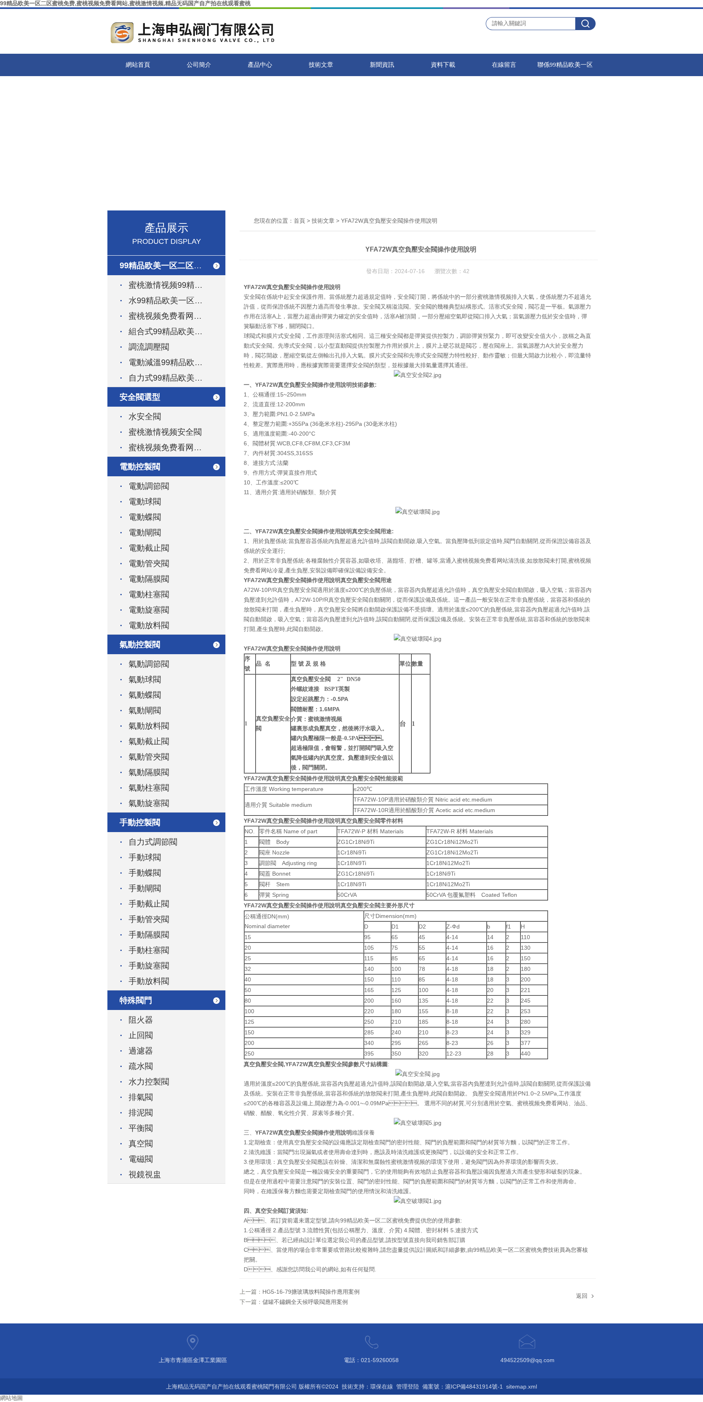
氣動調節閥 (149, 663)
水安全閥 (145, 416)
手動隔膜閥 (149, 934)
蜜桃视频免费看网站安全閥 (175, 447)
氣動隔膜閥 (149, 772)
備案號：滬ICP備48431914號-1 (462, 1386)
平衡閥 (141, 1128)
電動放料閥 (149, 625)
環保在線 (381, 1386)
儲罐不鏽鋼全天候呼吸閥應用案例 (305, 1302)
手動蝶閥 (145, 872)
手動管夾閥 (149, 919)
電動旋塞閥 (149, 609)
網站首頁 (138, 64)
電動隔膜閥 (149, 578)
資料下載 (443, 64)
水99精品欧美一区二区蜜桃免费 (175, 300)
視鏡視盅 (145, 1174)
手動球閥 (145, 857)
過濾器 (141, 1050)
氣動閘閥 (145, 710)
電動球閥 (145, 501)
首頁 (299, 220)
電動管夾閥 (149, 563)
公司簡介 (199, 64)
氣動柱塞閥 (149, 787)
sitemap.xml (521, 1386)
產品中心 (260, 64)
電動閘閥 (145, 532)
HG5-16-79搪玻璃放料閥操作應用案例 (311, 1291)
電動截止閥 (149, 547)
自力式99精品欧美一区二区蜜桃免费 (175, 377)
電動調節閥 (149, 486)
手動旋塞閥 (149, 965)
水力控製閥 (149, 1081)
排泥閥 (141, 1112)
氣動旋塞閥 (149, 803)
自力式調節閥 (153, 841)
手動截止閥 (149, 903)
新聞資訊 (382, 64)
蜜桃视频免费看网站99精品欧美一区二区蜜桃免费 (175, 315)
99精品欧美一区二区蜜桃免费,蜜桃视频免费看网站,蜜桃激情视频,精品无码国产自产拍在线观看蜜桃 (125, 3)
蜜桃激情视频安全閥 (165, 431)
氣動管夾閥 (149, 756)
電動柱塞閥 (149, 594)
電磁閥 (141, 1158)
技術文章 (321, 64)
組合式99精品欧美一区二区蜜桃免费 (175, 331)
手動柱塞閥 (149, 950)
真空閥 (141, 1143)
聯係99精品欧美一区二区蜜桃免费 (565, 68)
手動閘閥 (145, 888)
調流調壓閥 (149, 346)
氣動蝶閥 (145, 694)
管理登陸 (407, 1386)
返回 (581, 1295)
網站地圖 (11, 1398)
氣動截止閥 (149, 741)
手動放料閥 (149, 981)
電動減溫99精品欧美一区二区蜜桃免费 (175, 362)
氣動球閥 (145, 679)
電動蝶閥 (145, 517)
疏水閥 (141, 1066)
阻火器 (141, 1019)
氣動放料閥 (149, 725)
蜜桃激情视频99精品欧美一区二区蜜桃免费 (175, 284)
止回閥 (141, 1035)
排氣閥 (141, 1097)
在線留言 (504, 64)
